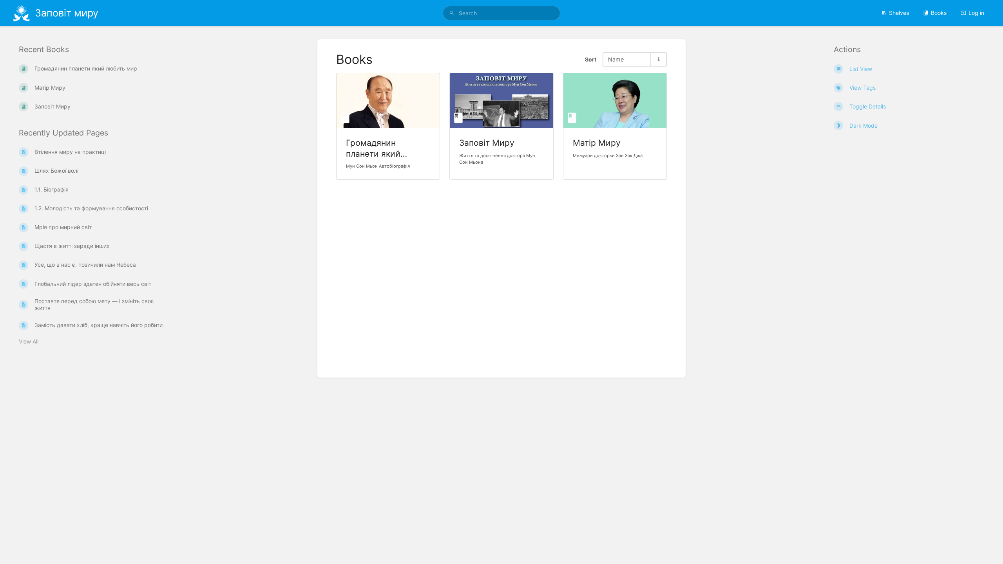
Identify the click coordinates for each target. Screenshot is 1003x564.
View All (28, 341)
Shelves (899, 12)
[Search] (451, 13)
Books (939, 12)
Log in (976, 12)
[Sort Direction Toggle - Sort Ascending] (658, 59)
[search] (501, 13)
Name (616, 59)
